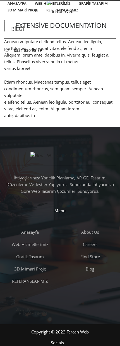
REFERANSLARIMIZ (30, 281)
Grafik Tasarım (30, 256)
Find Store (90, 256)
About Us (90, 232)
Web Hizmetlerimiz (30, 244)
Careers (90, 244)
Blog (90, 269)
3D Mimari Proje (30, 269)
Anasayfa (30, 232)
